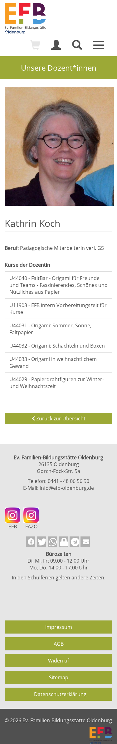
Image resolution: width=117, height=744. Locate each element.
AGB (59, 643)
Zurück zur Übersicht (60, 418)
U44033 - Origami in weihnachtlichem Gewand (53, 362)
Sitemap (58, 677)
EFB (12, 526)
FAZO (31, 526)
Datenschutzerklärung (60, 694)
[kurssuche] (77, 47)
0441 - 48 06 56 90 (68, 481)
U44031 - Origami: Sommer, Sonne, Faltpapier (50, 329)
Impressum (58, 627)
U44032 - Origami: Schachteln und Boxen (57, 345)
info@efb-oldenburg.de (67, 487)
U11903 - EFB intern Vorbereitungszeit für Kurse (58, 309)
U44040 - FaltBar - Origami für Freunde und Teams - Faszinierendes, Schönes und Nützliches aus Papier (58, 285)
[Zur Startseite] (58, 18)
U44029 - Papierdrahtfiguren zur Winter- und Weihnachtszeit (56, 383)
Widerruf (58, 660)
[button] (30, 541)
